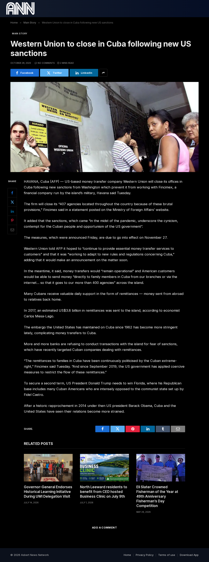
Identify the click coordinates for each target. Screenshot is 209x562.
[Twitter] (12, 202)
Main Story (19, 33)
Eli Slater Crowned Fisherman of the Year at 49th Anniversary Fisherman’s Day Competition (157, 496)
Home (127, 554)
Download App (189, 554)
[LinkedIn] (12, 211)
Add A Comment (104, 527)
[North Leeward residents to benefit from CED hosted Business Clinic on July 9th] (104, 467)
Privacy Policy (144, 554)
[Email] (12, 229)
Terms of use (166, 554)
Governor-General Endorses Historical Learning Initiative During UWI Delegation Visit (48, 491)
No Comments (46, 63)
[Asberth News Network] (20, 8)
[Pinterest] (12, 220)
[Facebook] (12, 192)
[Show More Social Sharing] (103, 73)
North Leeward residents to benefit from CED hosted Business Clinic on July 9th (103, 491)
